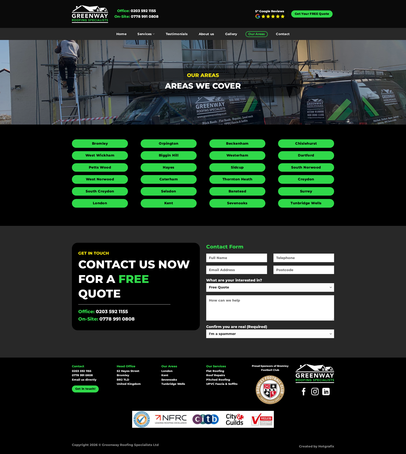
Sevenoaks (169, 379)
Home (121, 34)
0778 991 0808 (144, 16)
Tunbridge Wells (173, 383)
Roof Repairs (215, 375)
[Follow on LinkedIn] (326, 392)
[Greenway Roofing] (90, 14)
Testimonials (177, 34)
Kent (164, 375)
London (167, 371)
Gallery (231, 34)
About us (206, 34)
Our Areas (256, 34)
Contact (283, 34)
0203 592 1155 (143, 11)
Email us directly (84, 379)
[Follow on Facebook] (303, 392)
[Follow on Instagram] (315, 392)
